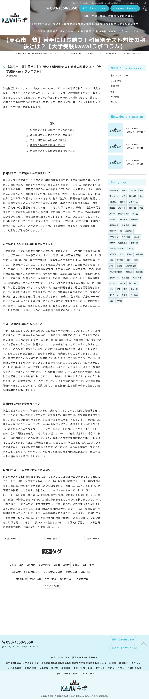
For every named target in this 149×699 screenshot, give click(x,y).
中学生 (119, 301)
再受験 (122, 202)
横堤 (123, 196)
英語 (141, 190)
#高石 (66, 565)
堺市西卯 (128, 231)
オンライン (113, 295)
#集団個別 (86, 572)
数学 (136, 283)
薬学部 (112, 213)
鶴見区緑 (129, 271)
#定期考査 (82, 578)
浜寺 (129, 260)
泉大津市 (113, 283)
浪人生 (135, 213)
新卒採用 (113, 231)
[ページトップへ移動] (144, 644)
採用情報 (125, 225)
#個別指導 (21, 578)
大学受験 (114, 96)
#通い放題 (36, 578)
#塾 (21, 565)
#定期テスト (67, 578)
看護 (141, 208)
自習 (111, 301)
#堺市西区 (44, 565)
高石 (136, 260)
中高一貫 (134, 289)
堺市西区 (120, 260)
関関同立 (132, 208)
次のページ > (93, 538)
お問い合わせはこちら (94, 8)
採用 (134, 225)
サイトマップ (88, 673)
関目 (141, 196)
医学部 (124, 295)
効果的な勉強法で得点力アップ (47, 145)
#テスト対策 (52, 585)
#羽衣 (76, 565)
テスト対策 (115, 80)
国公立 (112, 208)
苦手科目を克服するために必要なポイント (54, 135)
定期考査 (125, 277)
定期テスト (113, 277)
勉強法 (130, 254)
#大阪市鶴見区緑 (53, 572)
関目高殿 (132, 196)
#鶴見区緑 (71, 572)
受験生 (124, 190)
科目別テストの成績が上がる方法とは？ (52, 130)
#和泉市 (16, 572)
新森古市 (123, 219)
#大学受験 (50, 578)
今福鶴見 (113, 202)
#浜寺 (57, 565)
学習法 (133, 190)
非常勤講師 (113, 225)
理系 (125, 289)
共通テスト (126, 237)
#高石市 (31, 565)
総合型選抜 (122, 242)
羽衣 (111, 266)
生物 (111, 289)
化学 (112, 91)
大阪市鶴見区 (130, 266)
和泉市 (119, 266)
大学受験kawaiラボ (117, 248)
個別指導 (114, 86)
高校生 (113, 102)
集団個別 (139, 271)
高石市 (122, 283)
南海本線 (134, 242)
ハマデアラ (113, 237)
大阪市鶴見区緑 (115, 271)
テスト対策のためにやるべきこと (49, 140)
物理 (118, 289)
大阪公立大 (133, 202)
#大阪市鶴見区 (32, 572)
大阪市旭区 (113, 190)
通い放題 (134, 295)
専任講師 (134, 219)
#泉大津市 (88, 565)
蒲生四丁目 (113, 196)
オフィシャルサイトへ (124, 8)
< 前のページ (11, 538)
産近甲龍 (121, 208)
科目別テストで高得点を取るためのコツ (52, 150)
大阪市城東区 (123, 213)
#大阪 (13, 565)
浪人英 (137, 237)
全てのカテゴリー (119, 75)
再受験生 (113, 219)
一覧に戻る (52, 538)
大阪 (111, 260)
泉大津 (112, 242)
